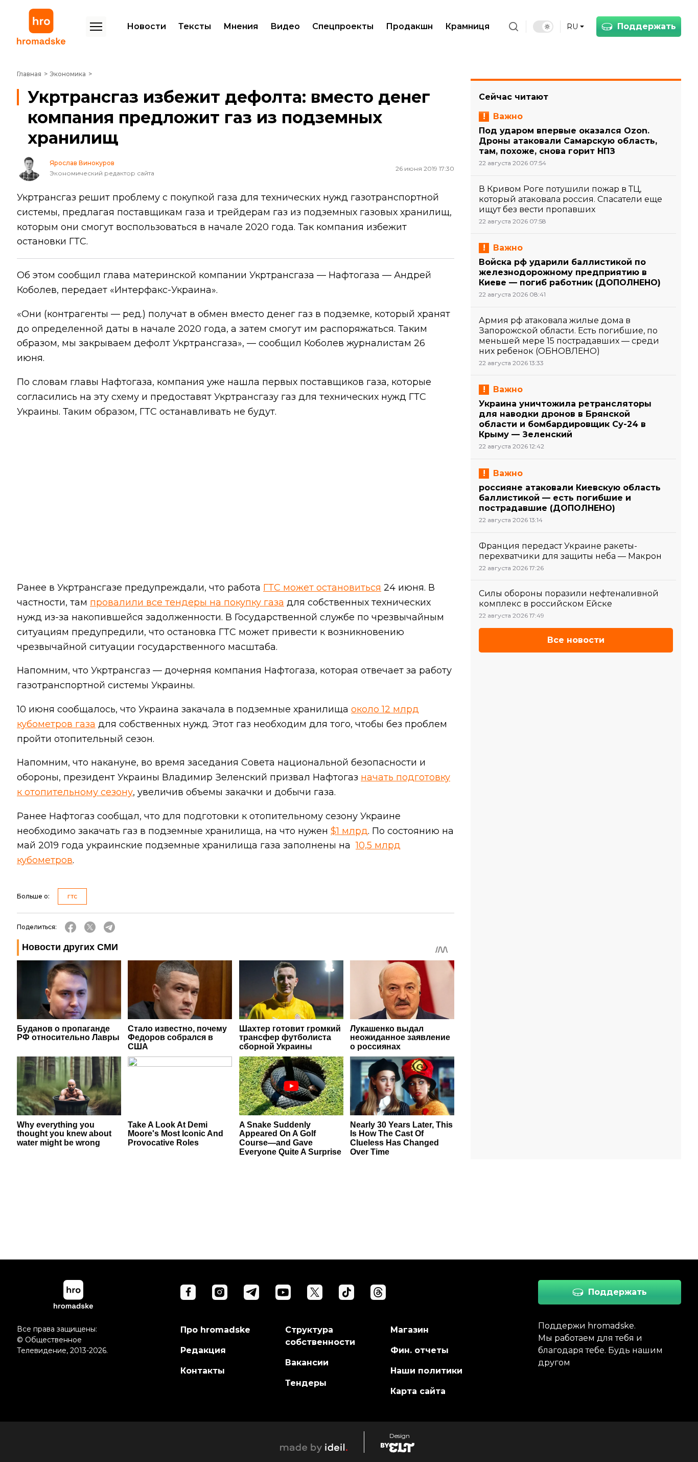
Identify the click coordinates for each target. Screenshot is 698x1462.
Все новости (575, 640)
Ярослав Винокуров (82, 163)
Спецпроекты (343, 26)
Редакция (203, 1350)
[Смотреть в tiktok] (346, 1292)
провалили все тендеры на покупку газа (187, 602)
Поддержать (646, 26)
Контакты (202, 1371)
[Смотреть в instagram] (219, 1292)
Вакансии (307, 1362)
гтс (72, 896)
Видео (285, 26)
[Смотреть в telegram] (251, 1292)
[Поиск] (513, 26)
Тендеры (306, 1383)
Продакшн (409, 26)
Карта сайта (418, 1391)
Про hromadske (215, 1330)
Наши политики (426, 1371)
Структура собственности (320, 1336)
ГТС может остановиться (322, 587)
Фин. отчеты (419, 1350)
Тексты (194, 26)
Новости (146, 26)
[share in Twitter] (90, 927)
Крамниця (467, 26)
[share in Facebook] (70, 927)
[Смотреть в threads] (378, 1292)
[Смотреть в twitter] (314, 1292)
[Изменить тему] (543, 26)
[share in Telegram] (109, 927)
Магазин (409, 1330)
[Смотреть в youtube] (283, 1292)
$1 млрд (349, 831)
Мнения (240, 26)
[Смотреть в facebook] (188, 1292)
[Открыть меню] (96, 26)
